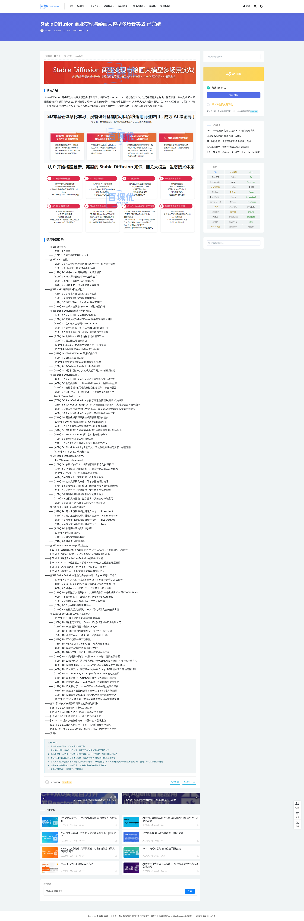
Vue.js (215, 207)
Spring (233, 197)
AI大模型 (233, 172)
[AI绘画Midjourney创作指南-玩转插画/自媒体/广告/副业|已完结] (131, 822)
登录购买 (233, 95)
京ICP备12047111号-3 (205, 916)
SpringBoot (251, 197)
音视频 (251, 227)
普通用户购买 (219, 88)
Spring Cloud (215, 202)
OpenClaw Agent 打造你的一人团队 (224, 136)
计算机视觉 (215, 227)
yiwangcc (47, 30)
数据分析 (251, 217)
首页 (71, 6)
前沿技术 (68, 56)
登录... (49, 891)
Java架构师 (215, 187)
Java (233, 182)
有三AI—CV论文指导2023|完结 (77, 864)
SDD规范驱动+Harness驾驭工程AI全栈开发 (228, 147)
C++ (251, 172)
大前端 (251, 212)
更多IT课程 (165, 6)
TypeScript (251, 202)
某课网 (215, 222)
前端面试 (215, 212)
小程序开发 (233, 217)
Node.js (215, 192)
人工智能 (57, 30)
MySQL (251, 187)
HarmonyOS (215, 182)
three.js (233, 202)
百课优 (113, 916)
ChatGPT (215, 177)
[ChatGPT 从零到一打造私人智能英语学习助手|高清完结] (50, 837)
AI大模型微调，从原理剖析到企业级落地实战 (229, 141)
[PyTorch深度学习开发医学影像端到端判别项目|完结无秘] (50, 822)
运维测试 (153, 6)
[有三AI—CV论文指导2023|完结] (50, 868)
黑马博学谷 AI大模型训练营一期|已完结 (162, 833)
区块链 (233, 212)
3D (215, 172)
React (251, 192)
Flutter (233, 177)
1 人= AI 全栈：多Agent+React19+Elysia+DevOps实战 (233, 152)
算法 (251, 222)
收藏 (176, 782)
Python (233, 192)
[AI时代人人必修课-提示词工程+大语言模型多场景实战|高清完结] (50, 852)
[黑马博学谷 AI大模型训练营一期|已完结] (131, 837)
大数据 (215, 217)
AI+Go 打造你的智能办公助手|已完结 (161, 848)
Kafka (233, 187)
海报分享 (190, 782)
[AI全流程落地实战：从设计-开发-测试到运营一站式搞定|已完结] (131, 868)
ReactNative (215, 197)
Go (251, 177)
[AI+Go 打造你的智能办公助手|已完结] (131, 852)
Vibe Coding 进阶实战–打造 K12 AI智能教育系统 (230, 131)
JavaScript (251, 182)
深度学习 (233, 222)
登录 (248, 6)
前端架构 (251, 207)
